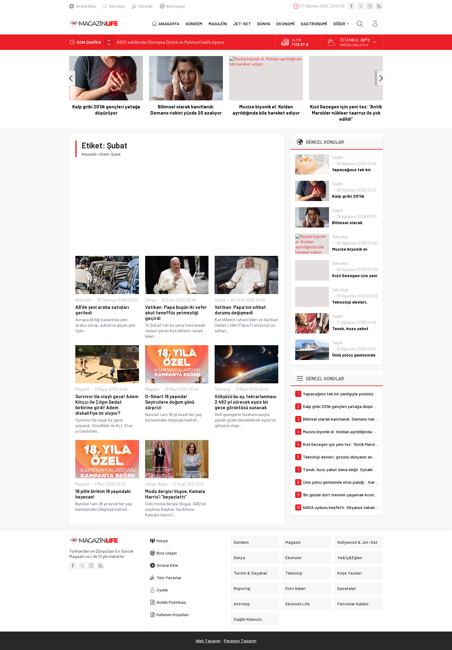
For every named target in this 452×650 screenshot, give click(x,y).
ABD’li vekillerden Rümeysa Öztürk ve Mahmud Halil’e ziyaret (170, 42)
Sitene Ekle (86, 6)
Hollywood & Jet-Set (357, 542)
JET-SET (242, 23)
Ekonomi (293, 557)
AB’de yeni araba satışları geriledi (102, 309)
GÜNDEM (193, 23)
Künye (162, 540)
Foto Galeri (295, 588)
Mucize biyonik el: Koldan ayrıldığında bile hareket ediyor (266, 109)
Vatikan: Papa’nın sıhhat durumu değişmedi (240, 309)
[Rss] (379, 6)
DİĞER (339, 23)
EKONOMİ (285, 23)
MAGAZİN (217, 23)
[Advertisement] (176, 207)
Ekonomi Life (297, 603)
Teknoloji (223, 389)
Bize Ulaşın (175, 6)
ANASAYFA (168, 23)
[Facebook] (351, 6)
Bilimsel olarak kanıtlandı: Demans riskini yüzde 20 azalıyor (186, 109)
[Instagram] (370, 6)
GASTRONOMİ (314, 23)
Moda (162, 484)
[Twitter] (360, 6)
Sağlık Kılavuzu (248, 619)
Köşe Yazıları (349, 572)
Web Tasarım (208, 640)
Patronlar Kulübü (352, 603)
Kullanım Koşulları (173, 614)
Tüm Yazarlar (169, 577)
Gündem (241, 542)
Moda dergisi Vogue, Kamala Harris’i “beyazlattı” (175, 493)
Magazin (82, 389)
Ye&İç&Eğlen (349, 557)
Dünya (150, 299)
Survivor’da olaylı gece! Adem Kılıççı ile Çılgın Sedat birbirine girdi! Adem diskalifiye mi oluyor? (106, 405)
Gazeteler (346, 588)
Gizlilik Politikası (171, 602)
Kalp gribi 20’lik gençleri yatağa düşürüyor (106, 109)
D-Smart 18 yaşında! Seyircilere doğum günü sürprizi (169, 402)
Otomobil (83, 299)
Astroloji (117, 6)
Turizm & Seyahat (251, 572)
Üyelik (162, 589)
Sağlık (337, 157)
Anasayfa (89, 154)
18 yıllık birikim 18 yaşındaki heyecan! (103, 493)
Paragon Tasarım (240, 640)
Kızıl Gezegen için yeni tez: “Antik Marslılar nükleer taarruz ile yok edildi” (346, 113)
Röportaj (242, 588)
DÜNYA (263, 23)
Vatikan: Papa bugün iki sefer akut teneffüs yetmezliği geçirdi (176, 312)
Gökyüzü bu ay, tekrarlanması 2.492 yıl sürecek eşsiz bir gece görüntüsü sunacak (245, 402)
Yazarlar (145, 6)
